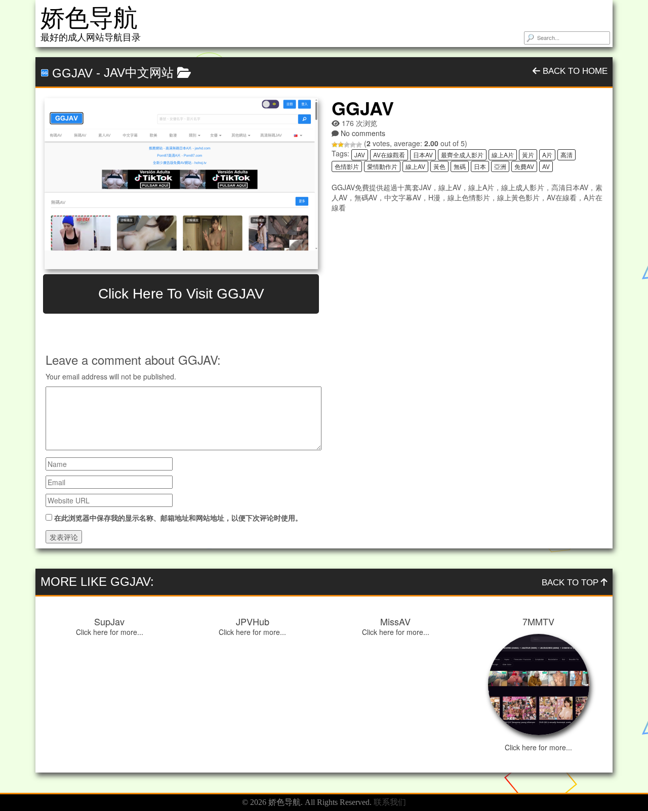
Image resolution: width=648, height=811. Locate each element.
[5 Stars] (359, 145)
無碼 (460, 166)
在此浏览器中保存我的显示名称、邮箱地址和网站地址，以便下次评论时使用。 (178, 518)
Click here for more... (109, 632)
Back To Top (571, 582)
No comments (363, 133)
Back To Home (574, 71)
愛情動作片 (382, 166)
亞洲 (500, 166)
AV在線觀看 (389, 154)
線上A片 (503, 154)
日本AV (423, 154)
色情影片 (347, 166)
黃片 (528, 154)
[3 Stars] (347, 145)
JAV (359, 154)
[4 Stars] (353, 145)
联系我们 (390, 802)
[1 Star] (335, 145)
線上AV (415, 166)
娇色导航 (89, 18)
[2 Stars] (341, 145)
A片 (547, 154)
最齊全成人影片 (462, 154)
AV (546, 166)
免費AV (524, 166)
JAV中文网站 (139, 72)
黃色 (439, 166)
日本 (480, 166)
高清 (566, 154)
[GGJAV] (181, 183)
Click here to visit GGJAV (181, 294)
